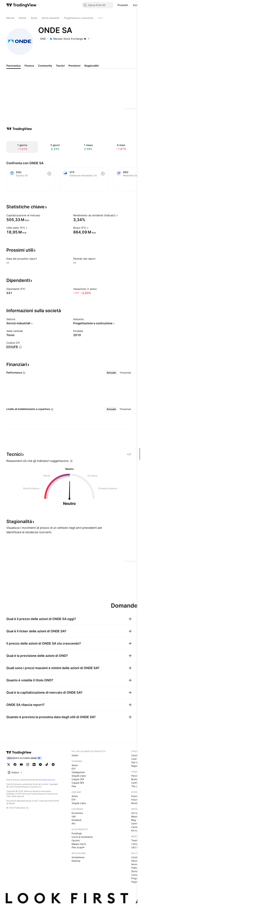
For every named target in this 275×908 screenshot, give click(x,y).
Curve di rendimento (82, 837)
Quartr (12, 803)
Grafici (75, 755)
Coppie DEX (78, 782)
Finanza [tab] (29, 65)
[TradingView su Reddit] (53, 764)
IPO (73, 823)
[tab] (111, 372)
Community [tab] (45, 65)
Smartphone (78, 857)
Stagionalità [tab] (91, 65)
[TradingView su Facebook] (15, 764)
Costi (134, 758)
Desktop (76, 860)
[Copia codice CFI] (20, 347)
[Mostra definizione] (42, 215)
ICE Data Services (47, 780)
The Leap (136, 786)
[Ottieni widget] (129, 454)
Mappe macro (79, 844)
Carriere (135, 827)
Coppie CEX (78, 779)
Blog (133, 820)
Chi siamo (136, 813)
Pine (74, 786)
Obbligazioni (78, 772)
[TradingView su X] (8, 764)
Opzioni (76, 840)
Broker (134, 779)
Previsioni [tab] (74, 65)
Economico (77, 813)
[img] (85, 38)
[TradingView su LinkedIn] (34, 764)
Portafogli (77, 833)
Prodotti (123, 5)
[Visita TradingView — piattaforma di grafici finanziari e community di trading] (19, 129)
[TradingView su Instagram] (27, 764)
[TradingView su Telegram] (40, 764)
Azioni (75, 765)
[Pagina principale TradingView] (21, 5)
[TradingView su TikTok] (47, 764)
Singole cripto (79, 775)
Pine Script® (78, 847)
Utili (73, 816)
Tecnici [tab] (60, 65)
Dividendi (76, 820)
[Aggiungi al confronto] (49, 173)
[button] (130, 5)
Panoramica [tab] (13, 65)
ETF (74, 768)
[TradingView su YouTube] (21, 764)
